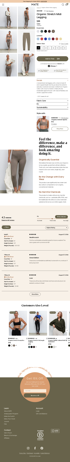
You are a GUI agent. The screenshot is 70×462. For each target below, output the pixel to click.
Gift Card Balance (41, 413)
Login (37, 411)
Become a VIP (35, 395)
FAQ (5, 424)
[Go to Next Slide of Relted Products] (67, 330)
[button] (3, 4)
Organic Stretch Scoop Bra (16, 340)
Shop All (39, 7)
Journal (6, 421)
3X (64, 47)
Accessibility (37, 453)
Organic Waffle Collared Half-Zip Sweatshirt (57, 341)
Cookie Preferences (45, 453)
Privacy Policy (22, 453)
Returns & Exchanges (10, 435)
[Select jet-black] (46, 32)
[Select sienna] (57, 39)
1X (57, 47)
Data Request (30, 453)
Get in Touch (8, 433)
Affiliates (6, 438)
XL (53, 47)
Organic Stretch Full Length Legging (36, 341)
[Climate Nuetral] (55, 431)
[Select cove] (38, 39)
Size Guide (64, 43)
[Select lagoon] (50, 39)
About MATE (8, 411)
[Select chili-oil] (42, 39)
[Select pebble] (54, 32)
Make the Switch (9, 416)
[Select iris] (46, 39)
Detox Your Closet (9, 419)
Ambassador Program (11, 413)
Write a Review (62, 217)
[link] (35, 4)
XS (38, 47)
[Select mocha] (50, 32)
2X (61, 47)
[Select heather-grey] (38, 32)
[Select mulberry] (53, 39)
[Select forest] (42, 32)
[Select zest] (61, 39)
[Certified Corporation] (40, 435)
